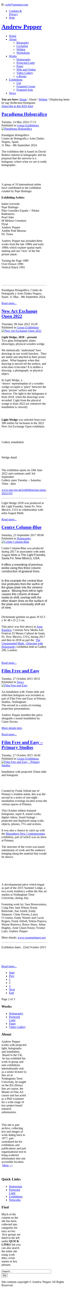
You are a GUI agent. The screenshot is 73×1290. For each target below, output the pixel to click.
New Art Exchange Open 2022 (19, 314)
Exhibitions (15, 1196)
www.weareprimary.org (32, 937)
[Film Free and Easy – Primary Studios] (24, 765)
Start (11, 972)
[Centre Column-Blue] (15, 541)
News (20, 682)
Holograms (15, 1186)
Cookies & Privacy (15, 12)
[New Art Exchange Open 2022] (21, 330)
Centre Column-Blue (21, 527)
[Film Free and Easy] (14, 685)
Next (12, 989)
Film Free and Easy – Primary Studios (22, 745)
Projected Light (14, 1018)
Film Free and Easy (20, 670)
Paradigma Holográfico (24, 114)
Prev (11, 976)
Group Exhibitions (28, 125)
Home (23, 99)
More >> (7, 1165)
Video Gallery (17, 1027)
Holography (24, 538)
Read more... (9, 303)
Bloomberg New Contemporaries (25, 833)
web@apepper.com (16, 4)
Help (12, 17)
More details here (11, 728)
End (11, 992)
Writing (43, 99)
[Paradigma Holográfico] (16, 128)
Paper (12, 1023)
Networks (15, 1199)
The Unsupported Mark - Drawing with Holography (22, 643)
